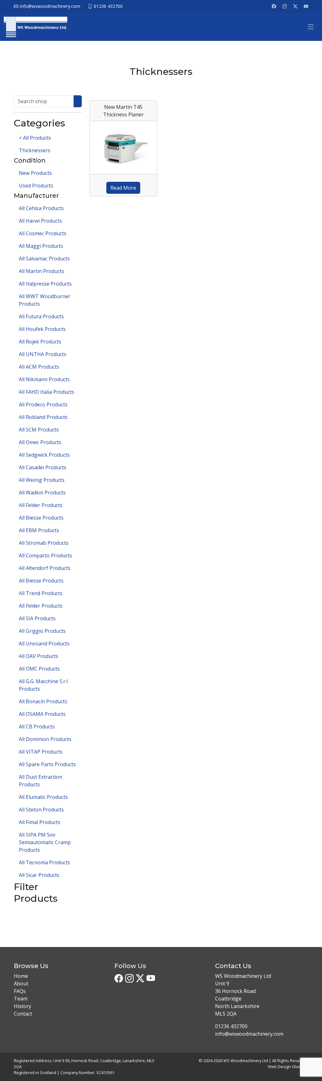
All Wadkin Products (42, 492)
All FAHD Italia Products (46, 391)
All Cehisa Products (41, 208)
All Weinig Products (41, 479)
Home (21, 975)
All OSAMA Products (42, 713)
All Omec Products (40, 442)
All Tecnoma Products (44, 862)
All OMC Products (39, 668)
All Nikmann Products (44, 379)
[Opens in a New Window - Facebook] (274, 6)
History (22, 1006)
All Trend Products (41, 593)
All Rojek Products (40, 341)
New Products (35, 173)
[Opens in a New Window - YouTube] (306, 6)
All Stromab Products (44, 542)
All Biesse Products (41, 517)
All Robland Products (43, 417)
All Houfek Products (42, 329)
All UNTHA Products (42, 354)
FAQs (20, 991)
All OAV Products (38, 656)
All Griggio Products (42, 630)
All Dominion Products (45, 739)
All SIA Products (37, 618)
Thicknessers (34, 150)
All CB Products (37, 726)
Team (20, 998)
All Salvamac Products (44, 258)
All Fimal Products (39, 822)
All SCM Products (39, 429)
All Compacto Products (45, 555)
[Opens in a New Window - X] (295, 6)
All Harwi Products (40, 220)
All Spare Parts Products (47, 764)
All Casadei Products (42, 467)
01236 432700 (231, 1026)
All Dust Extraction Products (40, 780)
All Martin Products (41, 271)
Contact (23, 1013)
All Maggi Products (41, 245)
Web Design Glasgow (288, 1066)
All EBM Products (39, 530)
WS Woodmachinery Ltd (245, 1060)
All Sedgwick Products (44, 454)
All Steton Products (41, 809)
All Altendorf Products (44, 568)
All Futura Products (41, 316)
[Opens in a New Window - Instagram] (284, 6)
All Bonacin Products (43, 701)
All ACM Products (39, 366)
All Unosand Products (44, 643)
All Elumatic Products (43, 797)
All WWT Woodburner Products (44, 300)
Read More (123, 187)
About (21, 983)
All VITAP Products (41, 751)
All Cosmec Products (42, 233)
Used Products (36, 185)
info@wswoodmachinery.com (249, 1033)
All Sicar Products (39, 875)
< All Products (35, 137)
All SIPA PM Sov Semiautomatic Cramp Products (45, 842)
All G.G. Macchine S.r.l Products (43, 685)
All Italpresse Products (45, 283)
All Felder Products (41, 505)
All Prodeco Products (43, 404)
